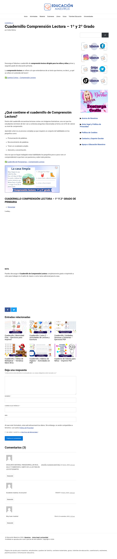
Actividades (33, 16)
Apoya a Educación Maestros (93, 144)
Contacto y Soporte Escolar (93, 138)
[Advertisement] (40, 47)
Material (42, 16)
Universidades (88, 16)
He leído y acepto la (22, 432)
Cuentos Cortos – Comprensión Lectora (21, 78)
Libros (58, 16)
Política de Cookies (89, 132)
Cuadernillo (9, 23)
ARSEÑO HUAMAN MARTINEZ (51, 465)
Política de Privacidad (26, 428)
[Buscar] (105, 35)
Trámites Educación (75, 16)
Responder (10, 476)
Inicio (26, 16)
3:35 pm (72, 516)
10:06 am (72, 493)
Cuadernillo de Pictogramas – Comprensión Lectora (25, 162)
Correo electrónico (12, 405)
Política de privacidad (29, 432)
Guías (64, 16)
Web (6, 415)
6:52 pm (72, 465)
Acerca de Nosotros (90, 118)
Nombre (8, 396)
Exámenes (50, 16)
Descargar (11, 207)
